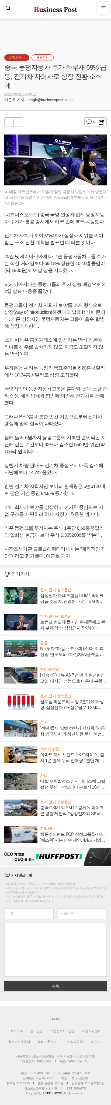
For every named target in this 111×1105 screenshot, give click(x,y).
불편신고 (96, 1042)
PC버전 (55, 1019)
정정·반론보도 (47, 1042)
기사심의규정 (73, 1042)
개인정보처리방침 (62, 1031)
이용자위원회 (91, 1031)
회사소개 (17, 1031)
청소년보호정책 (19, 1042)
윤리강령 (36, 1031)
